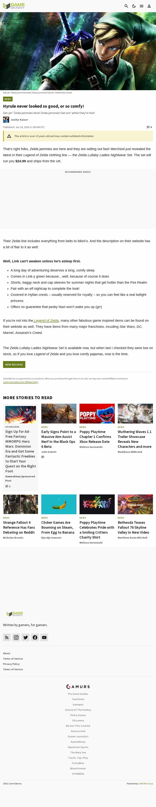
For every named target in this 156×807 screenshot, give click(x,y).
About (6, 653)
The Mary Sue (78, 752)
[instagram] (16, 637)
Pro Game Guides (78, 694)
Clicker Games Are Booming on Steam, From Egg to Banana (57, 527)
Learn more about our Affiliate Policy (20, 381)
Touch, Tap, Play (78, 757)
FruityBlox (78, 763)
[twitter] (25, 637)
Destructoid (78, 731)
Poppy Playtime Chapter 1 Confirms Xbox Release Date (95, 436)
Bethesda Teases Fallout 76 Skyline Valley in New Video (133, 527)
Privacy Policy (11, 664)
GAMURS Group (145, 783)
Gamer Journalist (78, 736)
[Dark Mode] (134, 6)
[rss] (7, 637)
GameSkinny (78, 741)
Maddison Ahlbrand (130, 452)
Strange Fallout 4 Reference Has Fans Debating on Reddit (19, 527)
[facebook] (35, 637)
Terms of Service (13, 658)
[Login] (149, 6)
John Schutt (49, 452)
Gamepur (78, 704)
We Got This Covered (78, 725)
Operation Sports (78, 747)
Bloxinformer (78, 768)
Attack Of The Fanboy (78, 709)
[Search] (126, 6)
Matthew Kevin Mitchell (132, 537)
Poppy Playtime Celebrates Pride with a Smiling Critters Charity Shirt (97, 530)
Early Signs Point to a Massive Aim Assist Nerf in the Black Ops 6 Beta (58, 439)
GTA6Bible (78, 773)
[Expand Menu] (141, 6)
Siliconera (78, 720)
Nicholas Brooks (13, 537)
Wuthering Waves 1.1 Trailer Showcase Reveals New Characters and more (135, 439)
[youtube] (44, 637)
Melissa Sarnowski (91, 447)
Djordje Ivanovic (51, 537)
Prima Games (78, 715)
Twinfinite (78, 699)
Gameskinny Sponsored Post (20, 478)
